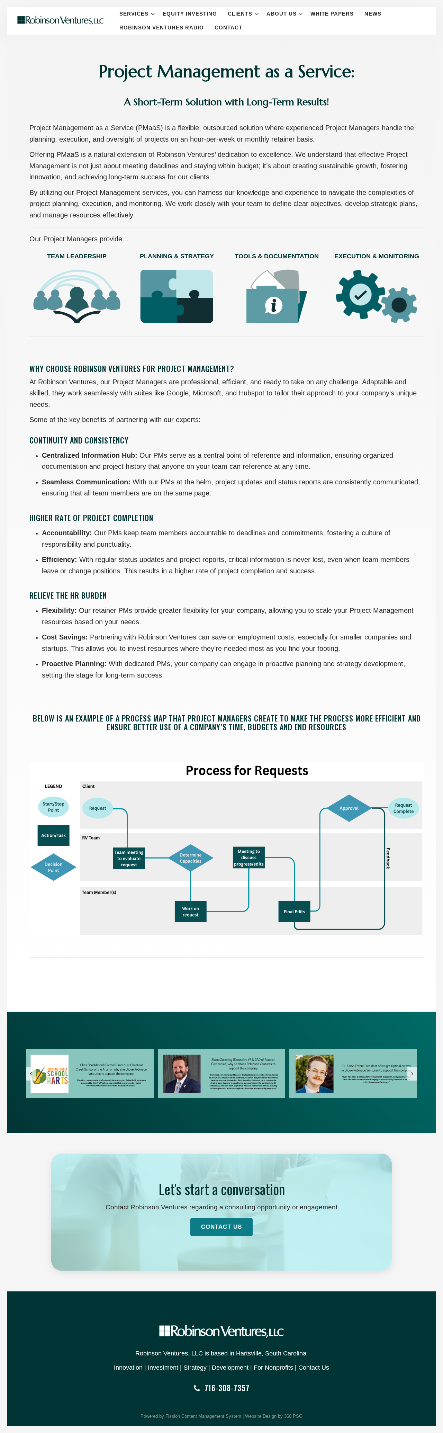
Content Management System (211, 1416)
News (372, 14)
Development (230, 1367)
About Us (281, 14)
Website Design (261, 1416)
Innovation (128, 1367)
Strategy (195, 1367)
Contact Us (221, 1227)
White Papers (332, 14)
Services (133, 14)
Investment (163, 1367)
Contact (228, 27)
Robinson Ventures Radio (161, 27)
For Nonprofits (273, 1367)
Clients (240, 14)
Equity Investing (190, 14)
